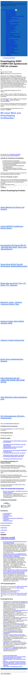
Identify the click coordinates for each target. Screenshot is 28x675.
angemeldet (8, 428)
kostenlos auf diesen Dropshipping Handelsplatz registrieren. (11, 155)
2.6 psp (5, 423)
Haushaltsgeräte (10, 27)
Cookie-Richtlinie (7, 513)
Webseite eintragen (8, 520)
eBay (7, 100)
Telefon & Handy (10, 48)
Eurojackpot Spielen (5, 525)
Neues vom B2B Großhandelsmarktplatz (8, 538)
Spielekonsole (15, 423)
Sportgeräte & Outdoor (11, 45)
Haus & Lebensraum (11, 26)
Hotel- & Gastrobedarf (11, 28)
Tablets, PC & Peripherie (12, 47)
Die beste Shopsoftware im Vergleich (12, 657)
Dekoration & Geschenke (12, 18)
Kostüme (8, 32)
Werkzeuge (8, 55)
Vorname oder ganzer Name (7, 184)
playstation (9, 423)
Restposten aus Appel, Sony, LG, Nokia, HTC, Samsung (15, 648)
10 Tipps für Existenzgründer (10, 655)
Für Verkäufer (6, 514)
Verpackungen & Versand (12, 53)
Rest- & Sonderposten (11, 42)
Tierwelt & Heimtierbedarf (12, 49)
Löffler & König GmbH (22, 586)
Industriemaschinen (10, 31)
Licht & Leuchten (10, 34)
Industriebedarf (9, 29)
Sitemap (3, 532)
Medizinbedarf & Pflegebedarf (13, 35)
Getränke (8, 23)
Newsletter (5, 517)
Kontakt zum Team (7, 515)
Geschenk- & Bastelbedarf (12, 22)
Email (2, 186)
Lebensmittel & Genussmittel (13, 33)
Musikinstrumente (10, 40)
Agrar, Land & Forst (10, 11)
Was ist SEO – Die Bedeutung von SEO (12, 666)
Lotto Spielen (4, 530)
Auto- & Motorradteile (11, 12)
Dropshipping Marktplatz (9, 10)
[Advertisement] (14, 137)
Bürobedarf (8, 17)
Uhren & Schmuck (10, 51)
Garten (7, 21)
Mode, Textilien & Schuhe (12, 39)
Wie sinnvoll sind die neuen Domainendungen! (14, 656)
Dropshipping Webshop (6, 1)
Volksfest (8, 54)
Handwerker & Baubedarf (12, 24)
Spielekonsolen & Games (12, 44)
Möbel (7, 38)
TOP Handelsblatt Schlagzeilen (14, 488)
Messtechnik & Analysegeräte (13, 37)
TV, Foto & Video (10, 50)
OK (1, 673)
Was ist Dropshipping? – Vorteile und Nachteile (14, 662)
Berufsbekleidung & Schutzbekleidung (15, 16)
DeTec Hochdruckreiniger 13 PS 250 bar (10, 591)
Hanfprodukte (4, 527)
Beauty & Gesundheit (11, 15)
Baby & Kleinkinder (10, 13)
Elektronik (8, 19)
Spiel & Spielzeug (10, 43)
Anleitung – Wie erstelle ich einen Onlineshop (14, 661)
